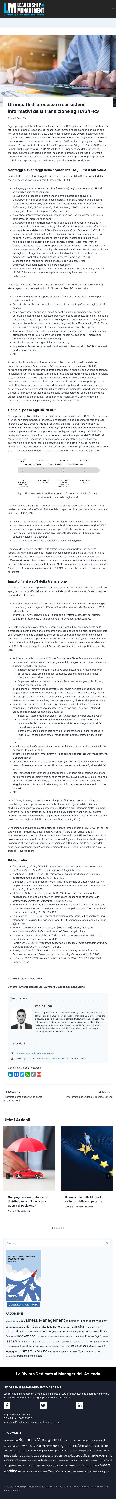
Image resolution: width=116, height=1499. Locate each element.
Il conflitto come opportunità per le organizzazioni (22, 1096)
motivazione (63, 1341)
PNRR (91, 1342)
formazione (45, 1331)
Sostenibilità (65, 1351)
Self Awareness (94, 1346)
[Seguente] (108, 1176)
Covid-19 (28, 1326)
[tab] (52, 1228)
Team (75, 1352)
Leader (105, 1336)
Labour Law (78, 1336)
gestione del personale (64, 1331)
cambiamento (74, 1320)
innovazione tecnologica (44, 1336)
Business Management (43, 1320)
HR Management (92, 1331)
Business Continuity (13, 1321)
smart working (35, 1351)
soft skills (53, 1351)
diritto (99, 1327)
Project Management (30, 1346)
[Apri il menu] (113, 9)
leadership (14, 1341)
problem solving (102, 1341)
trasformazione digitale (29, 1355)
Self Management (88, 1465)
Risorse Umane (78, 1346)
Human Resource (99, 1450)
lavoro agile (93, 1336)
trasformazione (11, 1356)
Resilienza (64, 1346)
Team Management (90, 1351)
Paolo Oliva (43, 1006)
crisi (36, 1327)
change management (95, 1320)
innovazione (26, 1336)
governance (81, 1332)
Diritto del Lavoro (16, 1331)
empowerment (33, 1332)
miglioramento (52, 1342)
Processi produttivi (12, 1346)
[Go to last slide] (8, 1176)
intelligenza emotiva (63, 1336)
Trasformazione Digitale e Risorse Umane (89, 1094)
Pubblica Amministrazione (49, 1346)
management (30, 1341)
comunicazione (13, 1327)
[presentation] (29, 1158)
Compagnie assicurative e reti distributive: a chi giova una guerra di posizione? (28, 1201)
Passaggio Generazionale (79, 1342)
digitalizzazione (49, 1326)
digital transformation (78, 1326)
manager (42, 1342)
